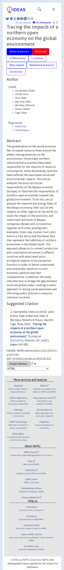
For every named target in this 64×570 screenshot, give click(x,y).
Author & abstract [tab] (19, 51)
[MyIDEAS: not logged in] (55, 22)
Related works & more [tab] (42, 65)
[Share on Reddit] (21, 18)
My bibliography (43, 22)
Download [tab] (40, 51)
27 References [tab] (17, 58)
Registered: (15, 122)
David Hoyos (22, 130)
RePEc (26, 559)
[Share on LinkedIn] (25, 18)
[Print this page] (32, 18)
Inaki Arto (20, 126)
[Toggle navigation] (39, 10)
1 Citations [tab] (37, 58)
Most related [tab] (17, 65)
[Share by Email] (28, 18)
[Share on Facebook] (18, 18)
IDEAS (14, 559)
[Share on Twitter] (14, 18)
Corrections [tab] (16, 71)
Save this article (25, 23)
